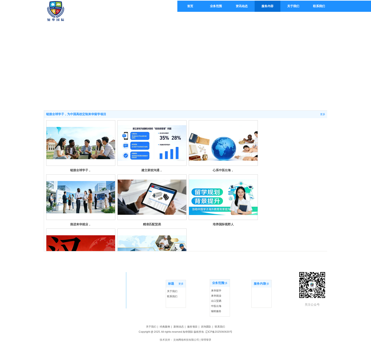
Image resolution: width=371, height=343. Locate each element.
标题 (171, 283)
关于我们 (172, 291)
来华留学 (216, 290)
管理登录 (206, 339)
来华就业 (216, 295)
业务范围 (218, 283)
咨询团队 (206, 326)
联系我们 (172, 296)
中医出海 (216, 306)
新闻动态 (178, 326)
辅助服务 (216, 311)
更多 (322, 114)
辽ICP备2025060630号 (218, 331)
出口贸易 (216, 300)
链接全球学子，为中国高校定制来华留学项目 (76, 114)
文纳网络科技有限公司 (186, 339)
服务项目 (192, 326)
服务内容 (260, 283)
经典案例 (165, 326)
